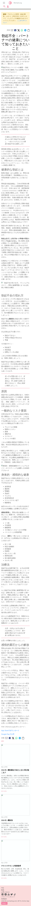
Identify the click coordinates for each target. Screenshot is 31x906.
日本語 (4, 903)
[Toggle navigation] (4, 3)
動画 (2, 890)
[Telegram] (25, 30)
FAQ (2, 888)
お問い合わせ (5, 892)
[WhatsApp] (22, 30)
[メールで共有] (12, 30)
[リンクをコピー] (28, 30)
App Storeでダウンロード (10, 730)
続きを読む (4, 791)
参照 (2, 741)
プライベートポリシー (8, 897)
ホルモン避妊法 (7, 820)
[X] (18, 30)
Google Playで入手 (7, 734)
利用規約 (4, 899)
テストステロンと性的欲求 (11, 866)
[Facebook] (15, 30)
